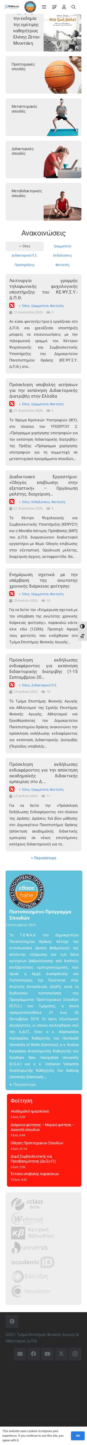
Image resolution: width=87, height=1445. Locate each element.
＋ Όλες (24, 306)
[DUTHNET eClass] (27, 1204)
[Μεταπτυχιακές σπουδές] (63, 117)
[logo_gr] (11, 7)
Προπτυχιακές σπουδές (23, 66)
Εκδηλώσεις (40, 502)
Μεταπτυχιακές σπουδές (24, 109)
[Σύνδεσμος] (54, 6)
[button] (44, 7)
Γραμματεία (39, 306)
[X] (61, 1354)
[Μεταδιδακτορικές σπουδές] (63, 202)
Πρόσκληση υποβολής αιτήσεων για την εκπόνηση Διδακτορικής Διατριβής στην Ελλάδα (43, 390)
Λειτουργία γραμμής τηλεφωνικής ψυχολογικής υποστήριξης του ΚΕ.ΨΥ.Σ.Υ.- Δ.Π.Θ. (43, 289)
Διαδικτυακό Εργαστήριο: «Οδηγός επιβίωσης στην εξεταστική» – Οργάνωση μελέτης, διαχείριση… (43, 485)
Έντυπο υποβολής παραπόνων (35, 1174)
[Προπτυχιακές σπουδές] (63, 75)
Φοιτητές (57, 306)
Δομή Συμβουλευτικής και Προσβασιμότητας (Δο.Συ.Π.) (33, 1158)
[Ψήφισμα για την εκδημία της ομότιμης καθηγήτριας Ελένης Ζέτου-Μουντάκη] (63, 33)
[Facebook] (33, 1354)
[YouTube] (47, 1354)
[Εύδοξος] (29, 1276)
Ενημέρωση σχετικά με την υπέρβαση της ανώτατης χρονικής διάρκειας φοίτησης (43, 580)
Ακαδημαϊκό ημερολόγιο (30, 1111)
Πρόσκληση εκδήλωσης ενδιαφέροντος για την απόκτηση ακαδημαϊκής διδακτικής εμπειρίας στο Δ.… (43, 773)
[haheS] (30, 7)
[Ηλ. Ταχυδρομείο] (20, 1354)
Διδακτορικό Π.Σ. (44, 685)
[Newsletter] (31, 1291)
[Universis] (29, 1247)
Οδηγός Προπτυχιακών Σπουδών (37, 1143)
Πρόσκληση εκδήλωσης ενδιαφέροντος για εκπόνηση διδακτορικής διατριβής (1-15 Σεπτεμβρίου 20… (43, 668)
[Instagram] (75, 1354)
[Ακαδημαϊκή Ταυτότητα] (33, 1262)
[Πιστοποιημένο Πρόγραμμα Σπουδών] (29, 891)
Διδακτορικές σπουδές (23, 151)
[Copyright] (12, 1321)
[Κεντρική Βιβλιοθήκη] (32, 1233)
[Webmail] (27, 1218)
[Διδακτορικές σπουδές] (63, 159)
